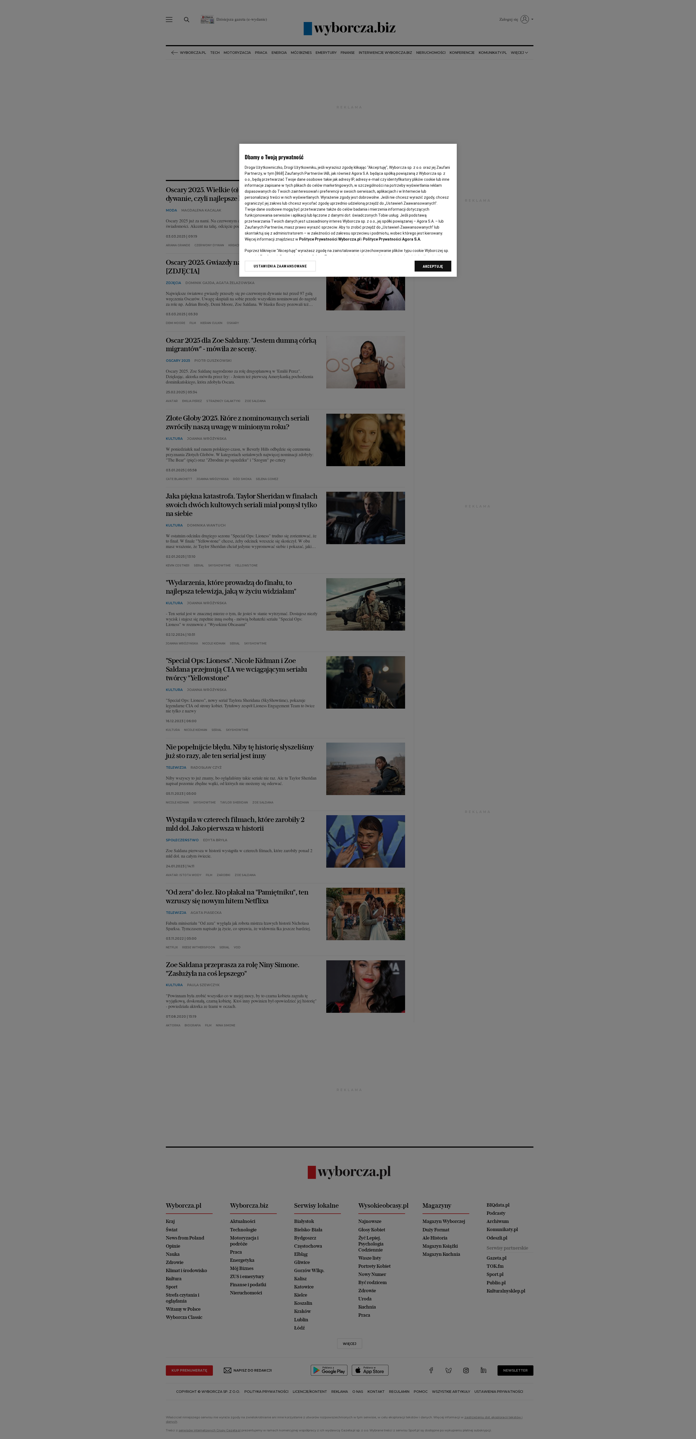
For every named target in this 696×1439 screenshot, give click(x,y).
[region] (348, 210)
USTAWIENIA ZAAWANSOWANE (280, 266)
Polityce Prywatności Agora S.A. (392, 239)
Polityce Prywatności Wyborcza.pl (330, 239)
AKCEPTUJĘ (433, 266)
